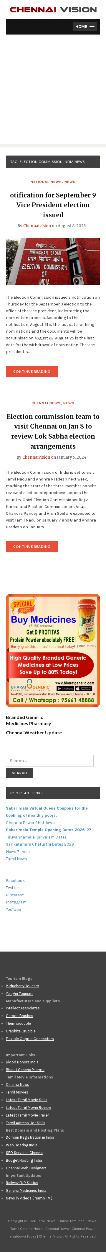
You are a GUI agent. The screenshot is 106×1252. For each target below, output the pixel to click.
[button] (85, 26)
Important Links (26, 793)
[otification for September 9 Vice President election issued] (53, 261)
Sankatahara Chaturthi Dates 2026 (40, 844)
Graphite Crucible (21, 1031)
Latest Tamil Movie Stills (26, 1100)
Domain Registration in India (30, 1137)
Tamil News (16, 858)
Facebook (15, 880)
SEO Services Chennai (24, 1152)
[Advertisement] (53, 90)
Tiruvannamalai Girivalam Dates (36, 837)
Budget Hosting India (24, 1160)
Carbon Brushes (19, 1016)
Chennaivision (37, 225)
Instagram (16, 902)
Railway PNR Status (22, 1183)
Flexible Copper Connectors (30, 1039)
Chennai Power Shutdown (30, 822)
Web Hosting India (21, 1145)
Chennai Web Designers (26, 1168)
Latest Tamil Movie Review (28, 1107)
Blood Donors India (22, 1062)
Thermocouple (18, 1023)
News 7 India (18, 851)
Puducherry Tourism (22, 986)
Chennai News (46, 403)
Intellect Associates (23, 1008)
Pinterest (15, 895)
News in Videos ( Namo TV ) (29, 1198)
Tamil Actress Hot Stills (25, 1123)
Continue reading (35, 373)
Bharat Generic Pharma (25, 1070)
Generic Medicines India (26, 1190)
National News (46, 182)
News (70, 182)
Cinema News (17, 1084)
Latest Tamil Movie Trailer (27, 1115)
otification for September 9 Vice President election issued (53, 205)
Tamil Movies (17, 1092)
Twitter (12, 887)
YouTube (13, 909)
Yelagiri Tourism (19, 993)
